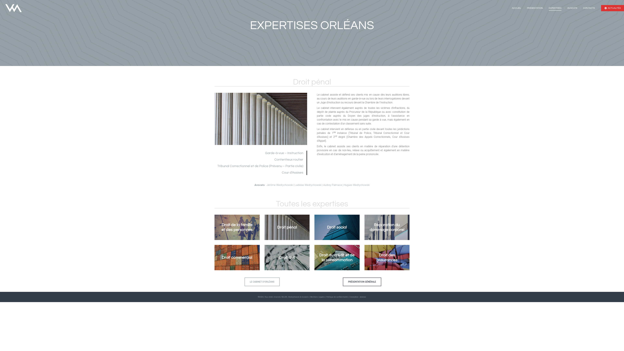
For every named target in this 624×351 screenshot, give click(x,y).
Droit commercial (237, 257)
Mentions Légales (317, 297)
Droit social (337, 227)
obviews (363, 297)
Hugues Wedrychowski (357, 185)
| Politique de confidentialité (336, 297)
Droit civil (287, 257)
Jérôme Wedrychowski (279, 185)
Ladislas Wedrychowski (308, 185)
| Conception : (354, 297)
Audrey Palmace (332, 185)
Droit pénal (287, 227)
